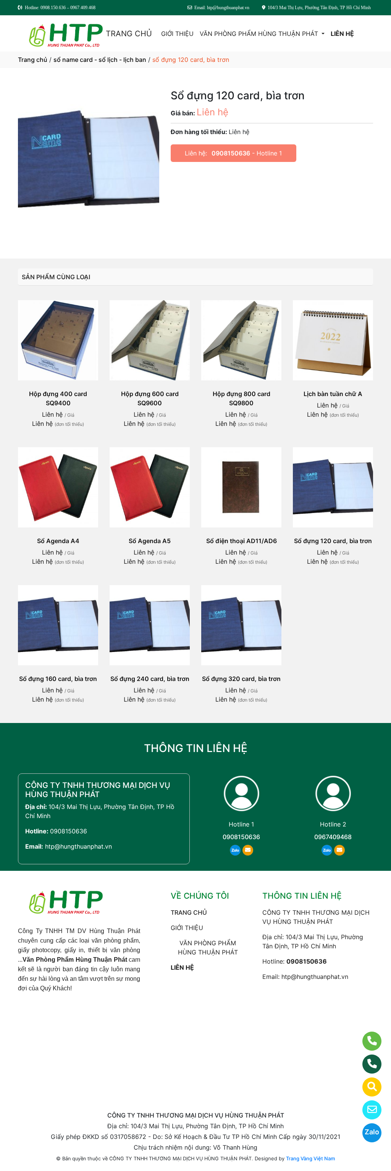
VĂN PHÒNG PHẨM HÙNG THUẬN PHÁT (260, 33)
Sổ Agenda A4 (58, 541)
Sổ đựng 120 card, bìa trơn (333, 541)
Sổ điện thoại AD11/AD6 (241, 541)
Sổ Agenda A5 (150, 541)
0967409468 (333, 837)
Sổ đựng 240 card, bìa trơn (149, 679)
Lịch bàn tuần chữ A (333, 394)
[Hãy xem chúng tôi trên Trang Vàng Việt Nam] (367, 1087)
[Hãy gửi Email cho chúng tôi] (367, 1110)
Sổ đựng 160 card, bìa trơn (58, 679)
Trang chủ (32, 59)
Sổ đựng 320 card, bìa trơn (241, 679)
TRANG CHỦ (129, 33)
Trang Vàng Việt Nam (310, 1158)
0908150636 (231, 153)
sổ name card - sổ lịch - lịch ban (99, 59)
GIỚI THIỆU (177, 33)
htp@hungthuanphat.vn (78, 846)
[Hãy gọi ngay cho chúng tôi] (367, 1064)
